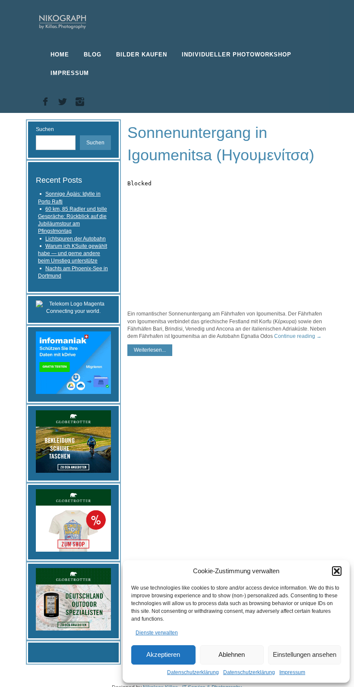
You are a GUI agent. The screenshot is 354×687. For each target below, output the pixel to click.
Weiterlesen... (150, 350)
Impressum (292, 672)
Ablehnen (231, 654)
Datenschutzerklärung (193, 672)
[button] (336, 571)
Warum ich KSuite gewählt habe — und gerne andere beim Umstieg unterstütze (72, 253)
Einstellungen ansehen (304, 654)
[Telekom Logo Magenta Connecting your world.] (73, 307)
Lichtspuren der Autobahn (75, 239)
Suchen (45, 129)
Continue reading (298, 336)
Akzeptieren (163, 654)
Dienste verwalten (157, 633)
